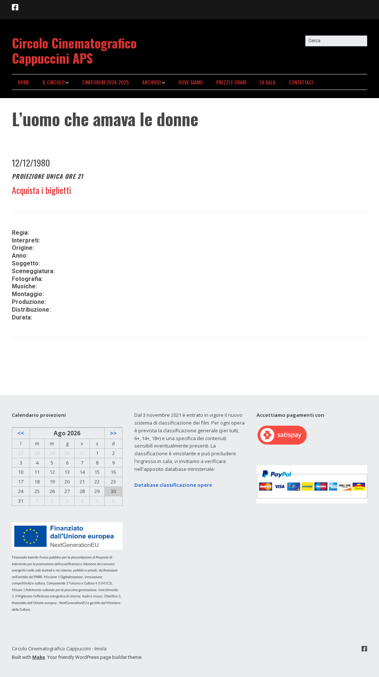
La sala (267, 82)
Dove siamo (190, 82)
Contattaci (301, 82)
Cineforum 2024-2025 (105, 82)
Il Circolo (54, 82)
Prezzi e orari (231, 82)
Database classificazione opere (173, 485)
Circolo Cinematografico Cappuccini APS (74, 50)
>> (113, 433)
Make (38, 657)
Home (23, 82)
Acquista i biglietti (41, 190)
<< (20, 433)
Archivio (151, 82)
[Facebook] (16, 7)
